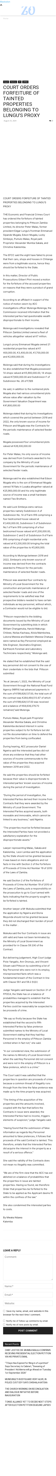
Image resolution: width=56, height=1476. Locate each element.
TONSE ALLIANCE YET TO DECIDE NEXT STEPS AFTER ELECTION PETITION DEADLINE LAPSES (28, 1403)
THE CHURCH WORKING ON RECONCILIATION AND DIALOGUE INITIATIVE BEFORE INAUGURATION (26, 1392)
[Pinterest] (20, 128)
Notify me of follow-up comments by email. (27, 1321)
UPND (25, 82)
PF (20, 82)
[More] (35, 128)
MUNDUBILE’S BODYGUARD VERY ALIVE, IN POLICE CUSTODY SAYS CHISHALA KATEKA (26, 1381)
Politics (13, 82)
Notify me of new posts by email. (22, 1324)
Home (5, 18)
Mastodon (5, 1)
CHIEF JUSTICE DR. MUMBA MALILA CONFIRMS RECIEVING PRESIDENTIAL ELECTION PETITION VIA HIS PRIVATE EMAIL (28, 1353)
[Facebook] (6, 128)
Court (6, 82)
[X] (13, 128)
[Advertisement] (28, 51)
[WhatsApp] (28, 128)
